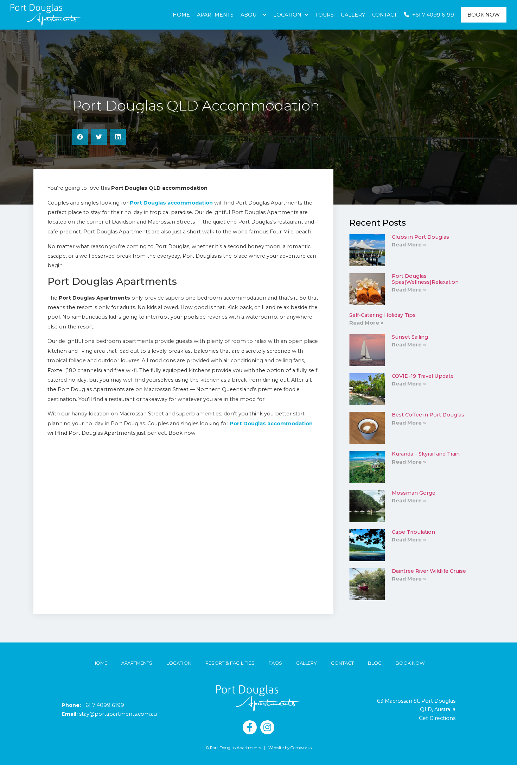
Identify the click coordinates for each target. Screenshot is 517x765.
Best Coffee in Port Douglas (428, 415)
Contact (384, 15)
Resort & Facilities (230, 663)
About (250, 15)
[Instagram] (267, 727)
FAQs (275, 663)
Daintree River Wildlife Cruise (429, 571)
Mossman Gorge (413, 493)
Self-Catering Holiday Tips (382, 315)
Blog (375, 663)
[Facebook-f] (250, 727)
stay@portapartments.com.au (118, 714)
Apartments (215, 15)
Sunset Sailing (410, 337)
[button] (80, 137)
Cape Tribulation (413, 532)
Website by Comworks (290, 747)
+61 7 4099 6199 (103, 705)
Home (181, 15)
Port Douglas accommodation (171, 203)
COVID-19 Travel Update (423, 376)
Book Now (483, 15)
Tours (324, 15)
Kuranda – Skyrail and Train (426, 454)
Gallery (353, 15)
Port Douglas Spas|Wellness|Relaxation (425, 279)
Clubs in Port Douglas (420, 237)
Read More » (409, 245)
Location (287, 15)
